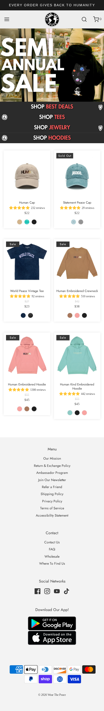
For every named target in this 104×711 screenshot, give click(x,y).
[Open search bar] (84, 19)
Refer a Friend (52, 486)
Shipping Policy (52, 493)
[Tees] (52, 117)
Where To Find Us (52, 563)
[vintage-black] (30, 315)
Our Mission (52, 458)
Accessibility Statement (52, 515)
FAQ (52, 549)
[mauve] (77, 315)
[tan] (19, 222)
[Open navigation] (6, 19)
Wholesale (52, 556)
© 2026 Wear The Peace (52, 695)
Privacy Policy (52, 501)
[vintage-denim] (23, 315)
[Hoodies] (52, 138)
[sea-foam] (27, 222)
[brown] (70, 315)
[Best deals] (52, 107)
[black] (34, 222)
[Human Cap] (27, 174)
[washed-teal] (73, 222)
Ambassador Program (52, 472)
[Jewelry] (52, 127)
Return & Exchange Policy (52, 465)
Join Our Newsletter (52, 479)
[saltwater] (70, 412)
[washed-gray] (80, 222)
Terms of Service (52, 508)
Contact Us (52, 542)
